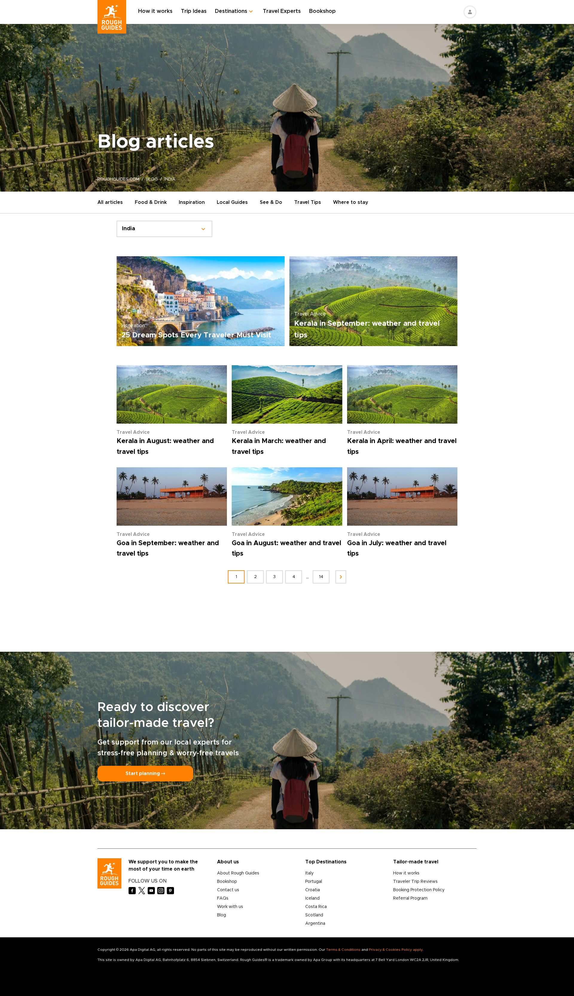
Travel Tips (307, 202)
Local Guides (232, 202)
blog (152, 179)
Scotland (314, 915)
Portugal (313, 882)
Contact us (228, 890)
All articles (110, 202)
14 (321, 577)
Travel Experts (282, 11)
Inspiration (192, 202)
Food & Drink (151, 202)
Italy (309, 873)
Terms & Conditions (343, 949)
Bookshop (322, 11)
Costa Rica (316, 907)
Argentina (315, 923)
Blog (221, 915)
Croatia (312, 890)
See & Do (271, 202)
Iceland (312, 898)
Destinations (231, 11)
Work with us (230, 907)
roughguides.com (118, 179)
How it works (155, 11)
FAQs (222, 898)
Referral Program (410, 898)
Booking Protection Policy (419, 890)
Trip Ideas (194, 11)
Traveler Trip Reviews (415, 882)
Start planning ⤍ (145, 773)
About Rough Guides (238, 873)
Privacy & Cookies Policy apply (395, 949)
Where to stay (350, 202)
